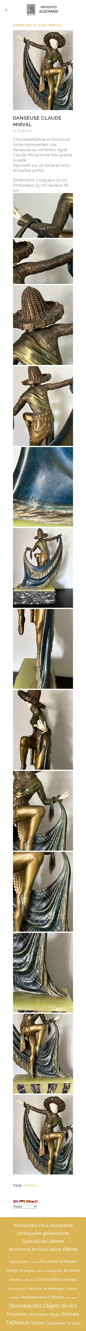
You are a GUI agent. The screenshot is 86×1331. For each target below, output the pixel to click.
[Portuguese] (29, 1201)
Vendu (30, 1185)
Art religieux (27, 1271)
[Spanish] (36, 1201)
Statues (24, 130)
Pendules (17, 1314)
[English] (15, 1201)
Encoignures (17, 1288)
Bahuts (41, 1270)
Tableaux (17, 1322)
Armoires (34, 1262)
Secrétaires (38, 1314)
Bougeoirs (54, 1271)
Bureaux (72, 1270)
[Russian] (33, 1201)
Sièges (54, 1314)
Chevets (15, 1280)
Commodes (47, 1279)
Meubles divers (35, 1297)
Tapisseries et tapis (63, 1323)
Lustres (14, 1297)
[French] (18, 1201)
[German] (22, 1201)
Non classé (71, 1298)
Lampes (71, 1289)
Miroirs (57, 1297)
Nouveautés (25, 1305)
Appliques (19, 1261)
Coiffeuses (28, 1280)
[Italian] (25, 1201)
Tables (37, 1322)
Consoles (69, 1279)
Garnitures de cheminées (45, 1289)
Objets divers (60, 1305)
